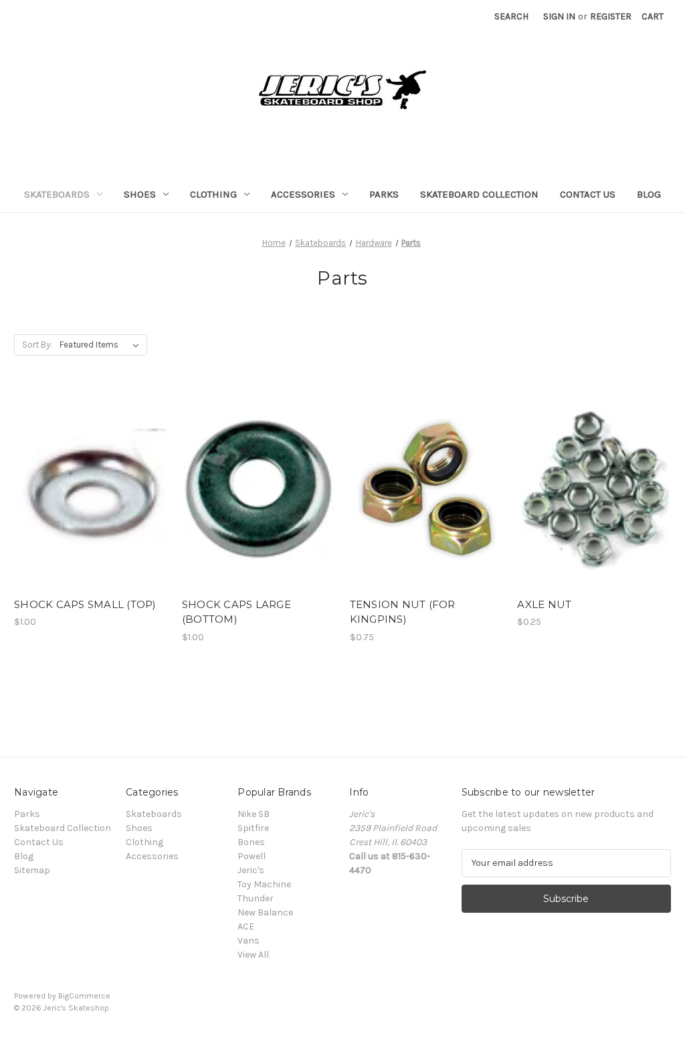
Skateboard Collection (479, 194)
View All (253, 954)
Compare (86, 489)
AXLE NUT (544, 604)
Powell (251, 856)
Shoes (140, 194)
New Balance (265, 912)
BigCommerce (84, 995)
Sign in (559, 16)
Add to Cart (91, 513)
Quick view (88, 465)
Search (511, 16)
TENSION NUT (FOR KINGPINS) (403, 612)
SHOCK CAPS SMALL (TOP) (85, 604)
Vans (248, 940)
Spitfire (253, 828)
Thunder (255, 898)
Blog (649, 194)
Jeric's (250, 870)
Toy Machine (264, 884)
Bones (251, 842)
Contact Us (587, 194)
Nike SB (253, 814)
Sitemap (32, 870)
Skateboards (57, 194)
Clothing (213, 194)
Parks (384, 194)
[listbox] (102, 345)
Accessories (303, 194)
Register (610, 16)
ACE (245, 926)
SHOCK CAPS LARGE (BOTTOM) (236, 612)
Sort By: (37, 345)
